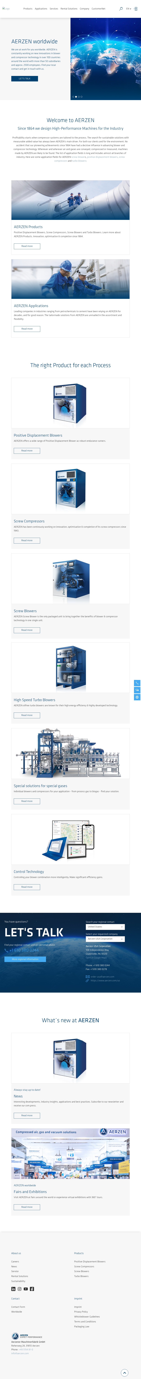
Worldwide (16, 1312)
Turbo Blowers (81, 1276)
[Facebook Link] (33, 1289)
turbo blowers (79, 161)
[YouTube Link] (27, 1289)
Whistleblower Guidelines (87, 1317)
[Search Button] (121, 9)
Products (27, 9)
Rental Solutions (69, 9)
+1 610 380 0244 (24, 950)
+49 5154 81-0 (26, 1350)
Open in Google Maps (96, 958)
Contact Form (18, 1307)
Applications (41, 9)
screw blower (78, 157)
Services (54, 9)
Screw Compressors (84, 1266)
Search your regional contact (100, 922)
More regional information (25, 959)
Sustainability (18, 1281)
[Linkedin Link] (14, 1289)
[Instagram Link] (20, 1289)
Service (15, 1271)
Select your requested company (102, 934)
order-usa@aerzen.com (102, 977)
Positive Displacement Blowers (89, 1262)
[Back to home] (6, 9)
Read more (27, 246)
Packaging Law (81, 1327)
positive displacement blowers (102, 157)
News (14, 1266)
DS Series (49, 89)
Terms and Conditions (85, 1322)
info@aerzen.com (20, 1353)
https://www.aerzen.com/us (105, 981)
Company (84, 9)
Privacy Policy (81, 1312)
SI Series (23, 89)
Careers (15, 1262)
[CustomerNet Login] (136, 9)
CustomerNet (98, 9)
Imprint (78, 1307)
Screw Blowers (81, 1271)
